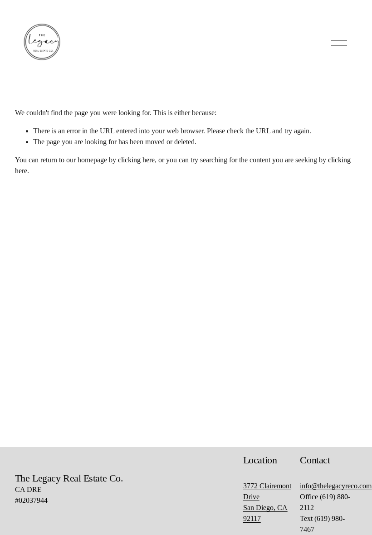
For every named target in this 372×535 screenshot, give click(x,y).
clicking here (136, 160)
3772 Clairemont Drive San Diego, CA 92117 (267, 502)
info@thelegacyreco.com (336, 486)
